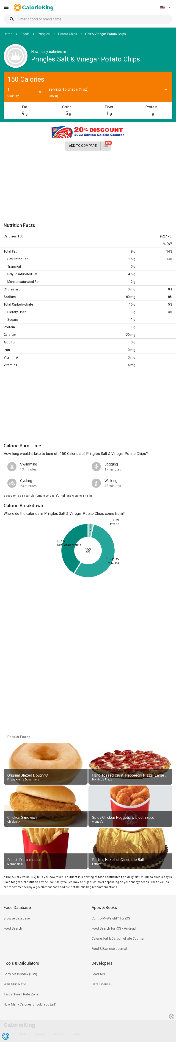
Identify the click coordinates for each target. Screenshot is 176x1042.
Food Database (17, 907)
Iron (7, 350)
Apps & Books (104, 907)
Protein (9, 327)
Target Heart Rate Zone (21, 994)
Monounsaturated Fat (23, 282)
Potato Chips (67, 34)
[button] (165, 7)
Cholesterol (13, 289)
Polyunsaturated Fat (22, 274)
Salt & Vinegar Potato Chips (105, 34)
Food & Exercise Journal (109, 948)
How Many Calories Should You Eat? (30, 1004)
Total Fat (10, 251)
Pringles (44, 34)
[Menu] (6, 7)
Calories (10, 236)
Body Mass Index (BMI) (20, 974)
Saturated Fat (17, 259)
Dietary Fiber (16, 312)
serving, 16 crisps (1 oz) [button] (68, 89)
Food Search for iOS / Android (114, 928)
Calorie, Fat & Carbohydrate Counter (118, 938)
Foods (25, 34)
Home (8, 34)
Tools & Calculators (21, 963)
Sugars (12, 319)
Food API (98, 974)
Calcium (10, 335)
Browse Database (17, 918)
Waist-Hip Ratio (15, 984)
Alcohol (10, 342)
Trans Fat (14, 266)
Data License (101, 984)
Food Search (13, 928)
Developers (102, 963)
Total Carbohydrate (18, 304)
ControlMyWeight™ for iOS (111, 918)
